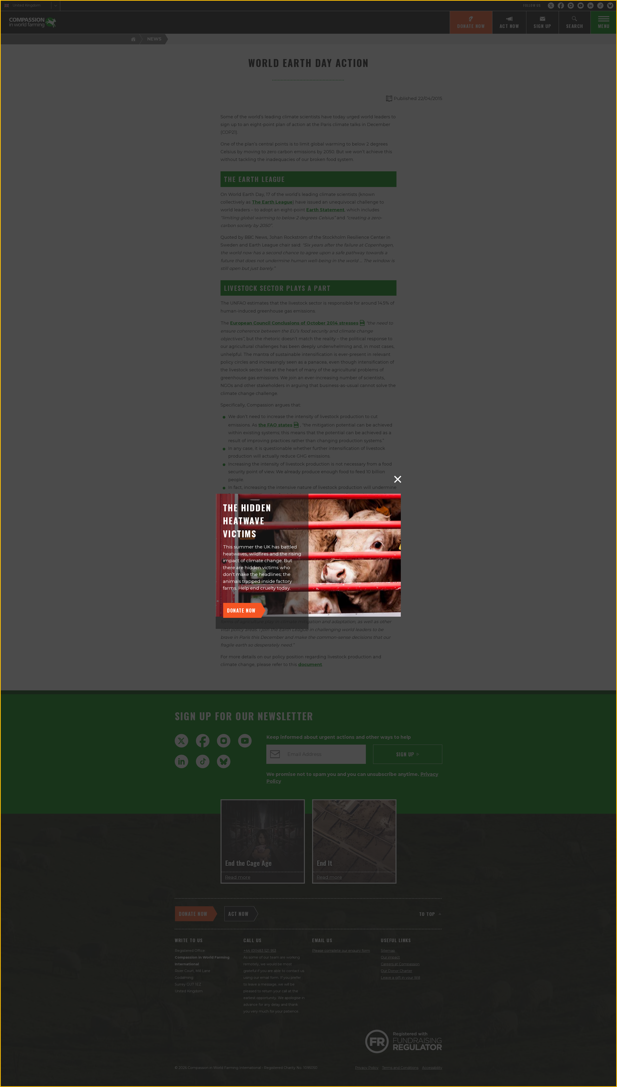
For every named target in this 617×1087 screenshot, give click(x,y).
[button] (397, 479)
